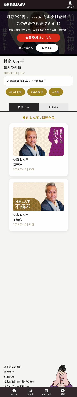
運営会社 (9, 372)
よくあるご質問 (13, 367)
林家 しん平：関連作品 (38, 118)
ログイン (47, 48)
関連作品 (23, 107)
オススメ (53, 107)
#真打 (55, 92)
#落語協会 (37, 92)
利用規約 (9, 376)
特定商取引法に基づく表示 (19, 381)
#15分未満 (15, 92)
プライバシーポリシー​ (17, 386)
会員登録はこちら (38, 37)
